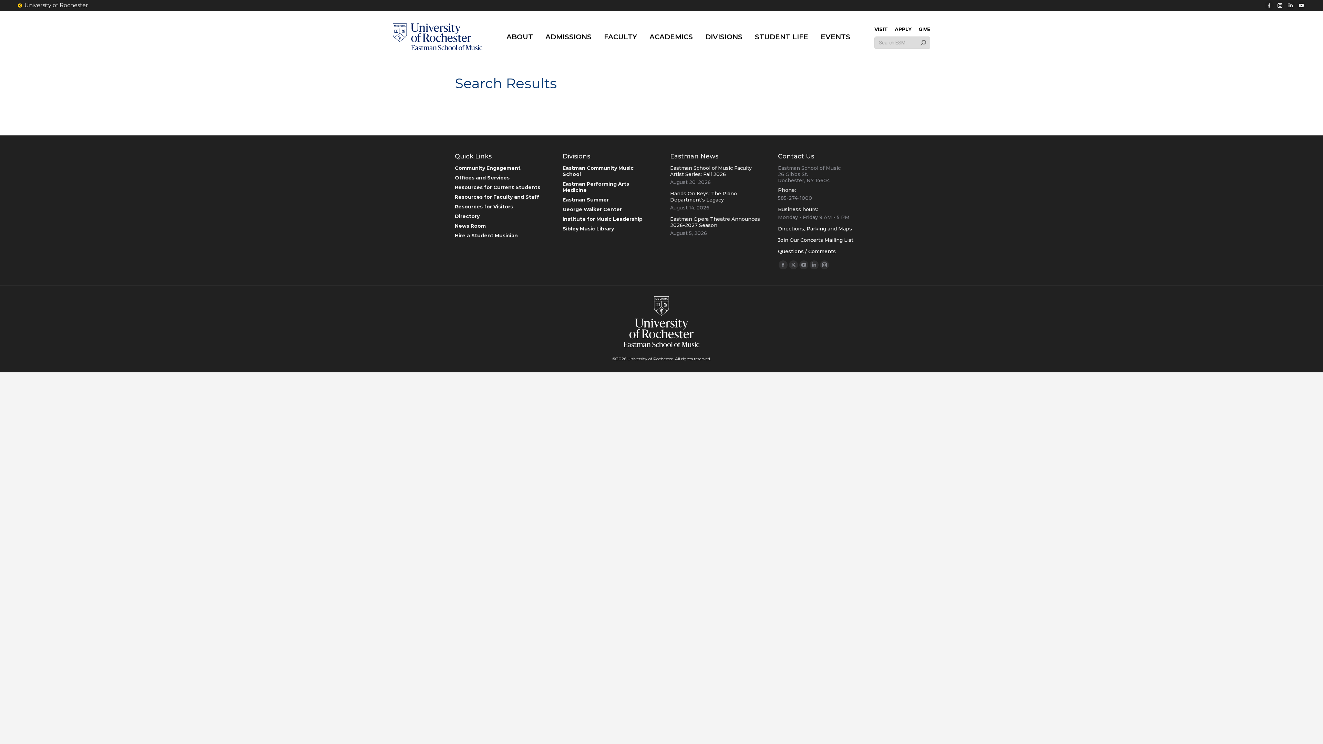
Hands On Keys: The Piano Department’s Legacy (703, 196)
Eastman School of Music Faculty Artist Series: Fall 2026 (711, 171)
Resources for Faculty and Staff (497, 197)
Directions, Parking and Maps (815, 229)
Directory (467, 216)
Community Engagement (488, 168)
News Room (470, 226)
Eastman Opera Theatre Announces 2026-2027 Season (715, 222)
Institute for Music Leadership (603, 219)
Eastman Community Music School (598, 171)
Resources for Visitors (484, 207)
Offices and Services (482, 178)
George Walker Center (592, 209)
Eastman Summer (586, 200)
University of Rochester (56, 5)
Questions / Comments (807, 251)
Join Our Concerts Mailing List (815, 240)
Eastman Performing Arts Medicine (596, 187)
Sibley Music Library (588, 229)
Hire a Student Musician (486, 235)
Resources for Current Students (497, 187)
